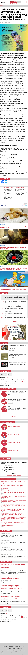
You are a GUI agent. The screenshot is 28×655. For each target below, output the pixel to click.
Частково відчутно (9, 467)
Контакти (9, 648)
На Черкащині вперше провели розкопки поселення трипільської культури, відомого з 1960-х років (13, 487)
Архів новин (5, 371)
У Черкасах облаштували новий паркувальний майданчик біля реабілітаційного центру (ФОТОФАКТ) (13, 519)
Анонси (4, 343)
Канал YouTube (13, 450)
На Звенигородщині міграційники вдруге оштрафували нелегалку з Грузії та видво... (12, 550)
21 (19, 381)
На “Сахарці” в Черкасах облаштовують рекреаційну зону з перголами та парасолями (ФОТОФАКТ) (13, 505)
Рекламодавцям (17, 648)
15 (6, 381)
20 (17, 381)
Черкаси (4, 2)
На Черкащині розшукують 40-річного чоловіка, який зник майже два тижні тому (15, 297)
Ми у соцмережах (7, 422)
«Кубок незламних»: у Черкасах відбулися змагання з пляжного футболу (15, 314)
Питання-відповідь (8, 388)
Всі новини (14, 321)
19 (15, 381)
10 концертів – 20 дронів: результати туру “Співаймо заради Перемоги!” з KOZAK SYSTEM (19, 193)
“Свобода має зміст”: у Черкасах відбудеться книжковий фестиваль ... (17, 347)
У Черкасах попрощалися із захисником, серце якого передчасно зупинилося (13, 500)
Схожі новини (6, 530)
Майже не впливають (9, 469)
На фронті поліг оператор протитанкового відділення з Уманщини (12, 536)
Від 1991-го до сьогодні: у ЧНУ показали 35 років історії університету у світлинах (15, 302)
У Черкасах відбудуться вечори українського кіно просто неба (17, 363)
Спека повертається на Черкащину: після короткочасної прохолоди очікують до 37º (12, 514)
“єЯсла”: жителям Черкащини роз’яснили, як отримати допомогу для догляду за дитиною (17, 408)
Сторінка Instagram (14, 442)
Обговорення (6, 562)
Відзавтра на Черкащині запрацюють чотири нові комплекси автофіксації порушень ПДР (13, 491)
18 (12, 381)
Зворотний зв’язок (19, 646)
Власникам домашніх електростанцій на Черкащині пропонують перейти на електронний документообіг (14, 496)
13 (1, 381)
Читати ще (14, 416)
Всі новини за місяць (5, 385)
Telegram (3, 175)
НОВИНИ (4, 293)
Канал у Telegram (13, 434)
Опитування (5, 458)
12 (26, 379)
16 (8, 381)
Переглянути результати (14, 475)
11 (23, 379)
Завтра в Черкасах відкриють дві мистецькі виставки (17, 354)
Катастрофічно (8, 465)
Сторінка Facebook (14, 427)
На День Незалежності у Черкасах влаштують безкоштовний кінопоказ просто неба (14, 310)
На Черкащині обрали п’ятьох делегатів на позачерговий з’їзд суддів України (12, 510)
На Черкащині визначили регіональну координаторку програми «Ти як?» (15, 305)
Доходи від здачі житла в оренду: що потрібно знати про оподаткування (17, 400)
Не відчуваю (7, 471)
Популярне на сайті (8, 479)
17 (10, 381)
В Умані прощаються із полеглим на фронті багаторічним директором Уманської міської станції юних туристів (13, 524)
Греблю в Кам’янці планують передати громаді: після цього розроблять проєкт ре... (13, 557)
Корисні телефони (8, 646)
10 (21, 379)
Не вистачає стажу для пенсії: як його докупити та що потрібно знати (17, 393)
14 (3, 381)
